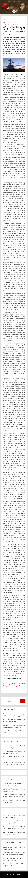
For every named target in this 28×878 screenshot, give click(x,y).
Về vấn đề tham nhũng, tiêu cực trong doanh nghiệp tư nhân (14, 720)
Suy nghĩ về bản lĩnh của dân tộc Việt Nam (14, 758)
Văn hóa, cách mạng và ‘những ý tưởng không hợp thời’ (14, 859)
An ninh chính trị (10, 811)
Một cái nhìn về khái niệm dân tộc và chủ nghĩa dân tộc (14, 790)
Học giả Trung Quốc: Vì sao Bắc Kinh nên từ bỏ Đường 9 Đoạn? (14, 747)
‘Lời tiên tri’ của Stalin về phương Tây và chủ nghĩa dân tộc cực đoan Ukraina (14, 796)
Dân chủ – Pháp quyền (12, 710)
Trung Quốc (10, 684)
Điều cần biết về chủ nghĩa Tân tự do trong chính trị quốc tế (14, 784)
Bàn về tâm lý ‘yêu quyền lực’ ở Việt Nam (14, 732)
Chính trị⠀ (7, 24)
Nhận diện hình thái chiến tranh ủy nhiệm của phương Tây (14, 822)
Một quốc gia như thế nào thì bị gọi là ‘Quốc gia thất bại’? (14, 801)
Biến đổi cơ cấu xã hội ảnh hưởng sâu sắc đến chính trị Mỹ (14, 848)
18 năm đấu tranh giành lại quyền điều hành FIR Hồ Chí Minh (14, 752)
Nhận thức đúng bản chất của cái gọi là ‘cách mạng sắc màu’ (14, 816)
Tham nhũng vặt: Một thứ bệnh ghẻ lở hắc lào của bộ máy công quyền (14, 715)
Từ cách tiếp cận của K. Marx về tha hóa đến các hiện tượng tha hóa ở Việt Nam (14, 854)
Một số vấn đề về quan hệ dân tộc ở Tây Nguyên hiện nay (14, 833)
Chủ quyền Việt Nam (11, 741)
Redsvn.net (18, 874)
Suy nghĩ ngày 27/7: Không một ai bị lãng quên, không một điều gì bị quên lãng (14, 764)
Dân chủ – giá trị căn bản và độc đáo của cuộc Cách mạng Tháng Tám (14, 726)
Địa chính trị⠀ (14, 24)
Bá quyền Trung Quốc (14, 686)
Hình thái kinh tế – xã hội (13, 843)
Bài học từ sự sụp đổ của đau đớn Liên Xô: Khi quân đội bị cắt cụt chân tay (14, 828)
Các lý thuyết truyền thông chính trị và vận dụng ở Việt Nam (14, 865)
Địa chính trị (8, 779)
